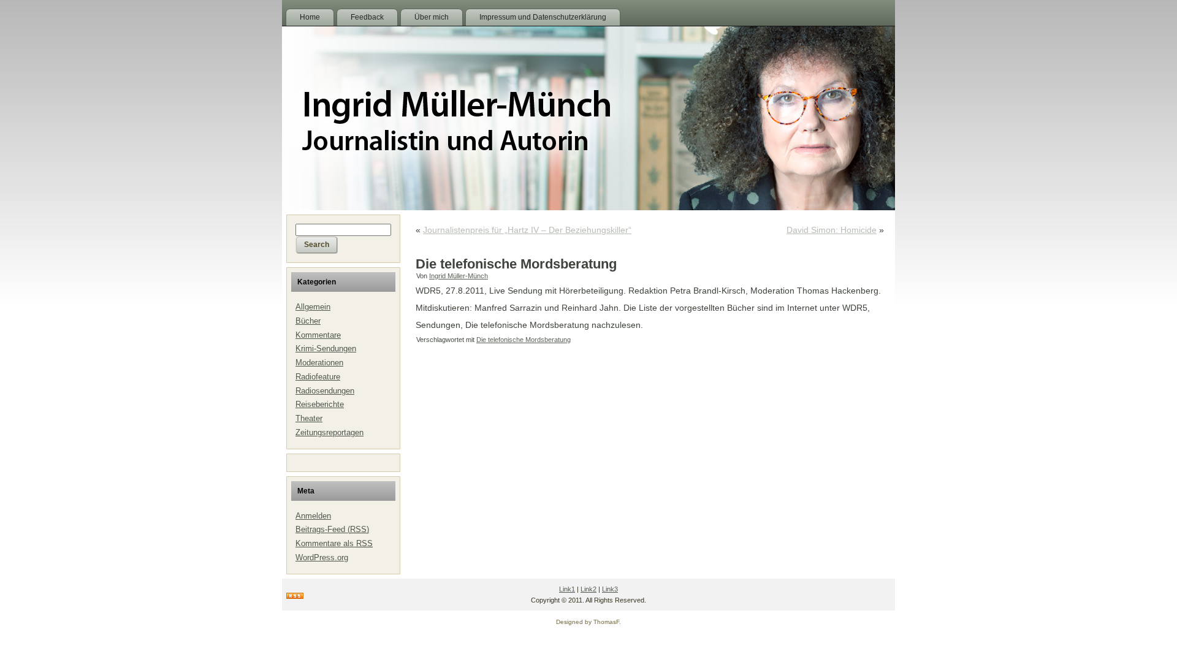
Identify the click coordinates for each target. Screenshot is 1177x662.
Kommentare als (334, 543)
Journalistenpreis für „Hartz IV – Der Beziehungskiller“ (527, 230)
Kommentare (318, 335)
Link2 (588, 589)
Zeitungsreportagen (329, 432)
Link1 (567, 589)
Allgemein (312, 306)
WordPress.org (321, 557)
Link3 (610, 589)
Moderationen (319, 362)
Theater (308, 418)
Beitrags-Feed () (332, 529)
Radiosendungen (324, 390)
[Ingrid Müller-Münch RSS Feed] (295, 596)
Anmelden (313, 515)
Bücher (308, 320)
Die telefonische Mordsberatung (523, 339)
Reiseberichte (319, 404)
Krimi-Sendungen (325, 348)
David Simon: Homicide (832, 230)
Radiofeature (317, 376)
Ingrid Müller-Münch (458, 276)
